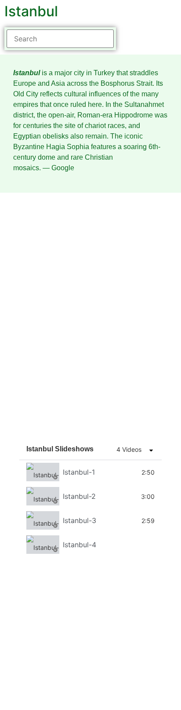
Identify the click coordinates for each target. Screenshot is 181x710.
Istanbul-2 (79, 496)
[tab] (90, 472)
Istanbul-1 (79, 472)
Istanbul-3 (79, 520)
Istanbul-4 (79, 544)
